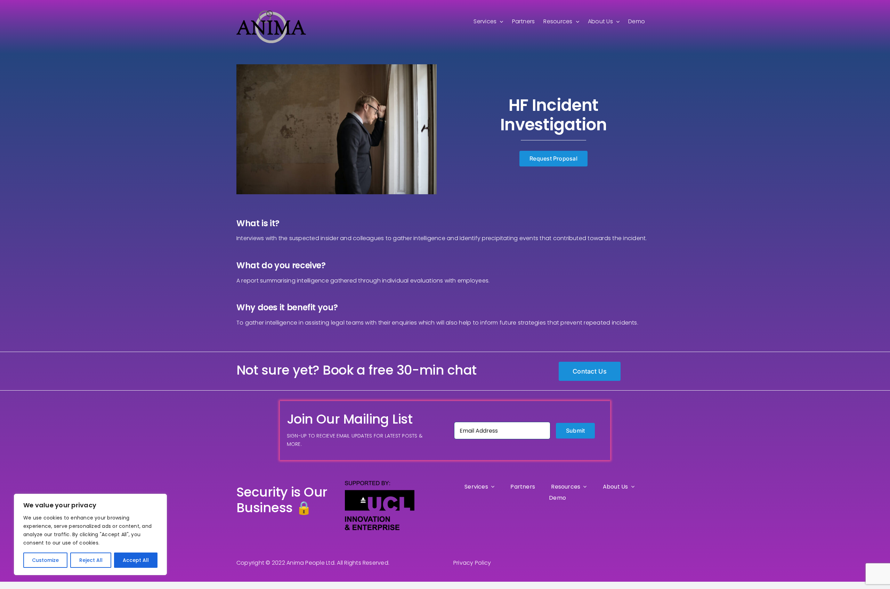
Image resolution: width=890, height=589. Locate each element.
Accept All (136, 560)
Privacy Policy (472, 563)
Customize (45, 560)
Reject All (91, 560)
